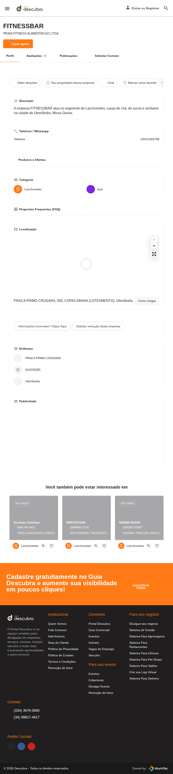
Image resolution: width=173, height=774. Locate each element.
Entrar (136, 8)
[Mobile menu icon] (7, 8)
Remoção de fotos (60, 668)
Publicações (68, 55)
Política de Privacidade (63, 649)
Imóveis (94, 642)
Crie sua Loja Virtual (142, 672)
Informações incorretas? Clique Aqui (42, 326)
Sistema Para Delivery (144, 678)
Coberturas (96, 680)
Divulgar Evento (99, 686)
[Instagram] (11, 746)
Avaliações (36, 55)
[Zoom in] (154, 240)
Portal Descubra (99, 623)
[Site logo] (30, 8)
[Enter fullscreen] (154, 254)
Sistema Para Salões (143, 665)
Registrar (152, 8)
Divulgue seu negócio (143, 623)
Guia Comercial (99, 630)
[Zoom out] (154, 246)
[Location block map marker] (86, 264)
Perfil (10, 55)
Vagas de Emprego (101, 649)
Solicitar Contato (107, 55)
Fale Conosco (57, 630)
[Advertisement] (86, 435)
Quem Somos (57, 623)
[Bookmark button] (51, 545)
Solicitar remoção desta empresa (98, 326)
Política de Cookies (61, 655)
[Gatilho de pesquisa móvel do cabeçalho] (166, 8)
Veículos (94, 655)
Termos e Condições (62, 661)
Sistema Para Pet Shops (145, 659)
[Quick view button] (43, 545)
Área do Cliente (58, 642)
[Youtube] (31, 746)
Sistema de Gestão (142, 630)
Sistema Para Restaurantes (138, 645)
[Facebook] (21, 746)
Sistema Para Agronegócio (147, 636)
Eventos (94, 636)
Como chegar (147, 300)
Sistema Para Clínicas (144, 653)
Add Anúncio (56, 636)
